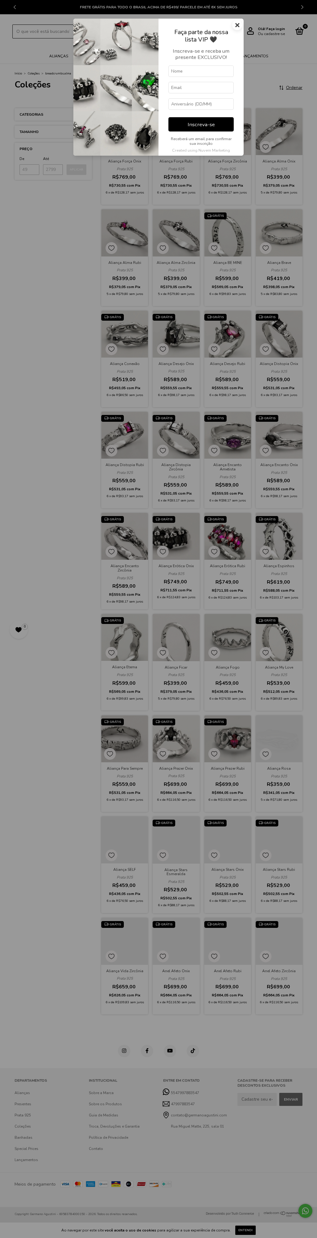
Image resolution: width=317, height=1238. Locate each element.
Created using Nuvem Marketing (201, 150)
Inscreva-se (201, 124)
